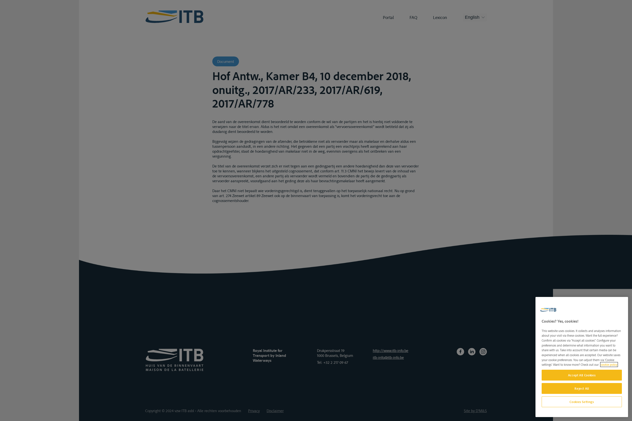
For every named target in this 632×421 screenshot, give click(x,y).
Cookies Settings (582, 402)
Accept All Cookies (582, 375)
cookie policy (609, 364)
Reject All (581, 388)
